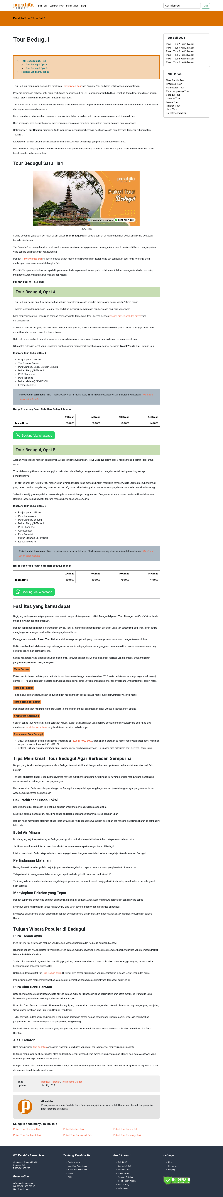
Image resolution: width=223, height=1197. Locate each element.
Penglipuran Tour (175, 87)
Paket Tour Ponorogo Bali (127, 1135)
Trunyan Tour (173, 105)
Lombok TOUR (124, 1166)
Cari (206, 5)
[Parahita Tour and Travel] (23, 5)
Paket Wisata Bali (32, 258)
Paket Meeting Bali (73, 1129)
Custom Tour (124, 1169)
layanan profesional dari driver (125, 316)
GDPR (70, 1173)
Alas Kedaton (39, 1047)
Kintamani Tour (174, 84)
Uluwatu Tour (173, 98)
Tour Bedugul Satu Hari (33, 60)
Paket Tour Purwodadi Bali (77, 1135)
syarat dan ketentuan (35, 727)
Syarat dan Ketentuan (77, 1169)
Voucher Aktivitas (125, 1177)
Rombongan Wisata (127, 1181)
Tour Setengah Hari (176, 113)
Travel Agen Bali (71, 86)
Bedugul (45, 1081)
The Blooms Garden (71, 1081)
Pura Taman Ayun (51, 973)
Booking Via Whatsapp (37, 435)
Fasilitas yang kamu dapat (35, 71)
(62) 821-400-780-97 (26, 1186)
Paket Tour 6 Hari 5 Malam (180, 58)
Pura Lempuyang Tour (177, 91)
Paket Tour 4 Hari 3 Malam (180, 51)
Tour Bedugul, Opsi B (36, 68)
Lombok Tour (57, 5)
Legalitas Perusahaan (77, 1166)
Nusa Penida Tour (175, 80)
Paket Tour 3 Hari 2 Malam (180, 47)
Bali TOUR (122, 1162)
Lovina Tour (172, 102)
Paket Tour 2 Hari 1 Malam (180, 44)
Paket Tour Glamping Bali (26, 1129)
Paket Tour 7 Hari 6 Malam (180, 62)
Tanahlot (55, 1081)
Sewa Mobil (123, 1173)
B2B (70, 1177)
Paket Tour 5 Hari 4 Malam (180, 55)
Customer (172, 1166)
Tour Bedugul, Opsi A (36, 64)
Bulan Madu (72, 5)
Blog (83, 5)
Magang (172, 1169)
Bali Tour (42, 5)
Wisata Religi (124, 1184)
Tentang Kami (74, 1162)
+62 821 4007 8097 (81, 740)
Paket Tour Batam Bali (125, 1129)
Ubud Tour (171, 109)
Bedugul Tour (173, 94)
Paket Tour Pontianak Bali (27, 1135)
